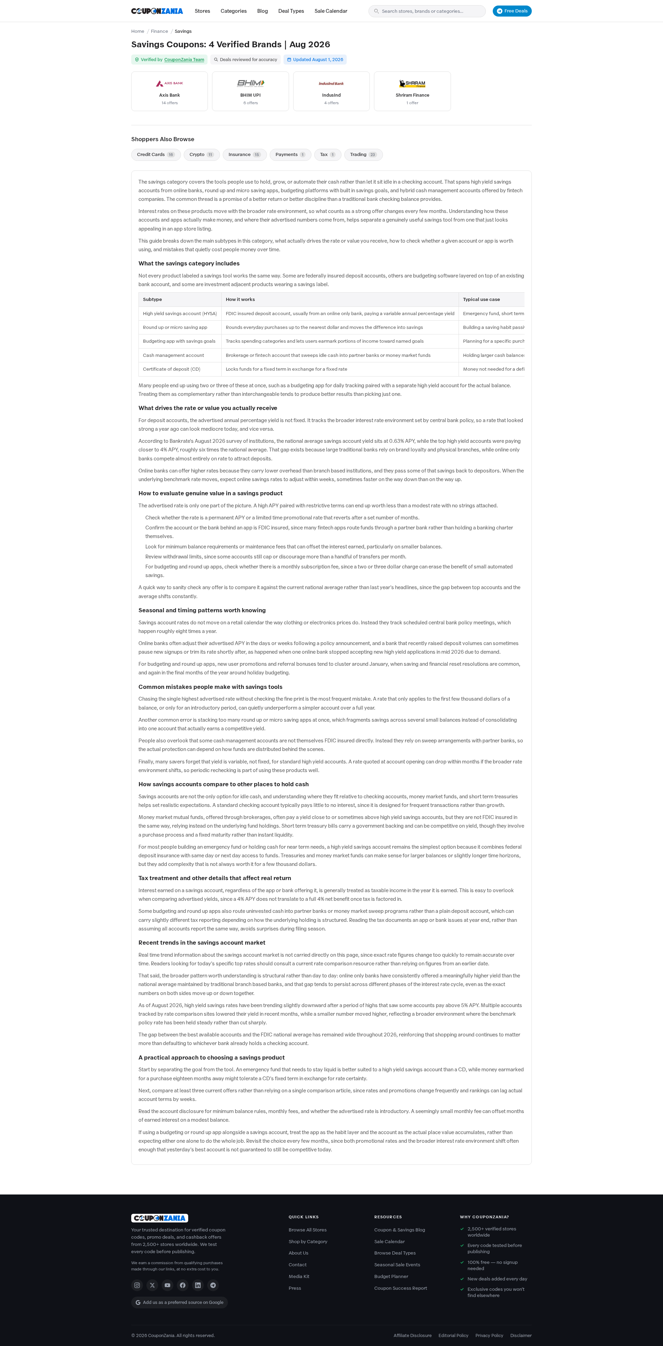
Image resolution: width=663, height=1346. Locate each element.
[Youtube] (167, 1285)
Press (295, 1288)
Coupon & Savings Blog (399, 1229)
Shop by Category (308, 1241)
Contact (298, 1264)
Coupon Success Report (400, 1288)
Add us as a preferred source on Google (183, 1302)
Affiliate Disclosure (413, 1335)
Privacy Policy (489, 1335)
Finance (159, 31)
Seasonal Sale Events (397, 1264)
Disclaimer (521, 1335)
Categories (234, 11)
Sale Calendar (331, 11)
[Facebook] (183, 1285)
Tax (327, 154)
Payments (290, 154)
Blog (262, 11)
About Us (298, 1253)
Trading (362, 154)
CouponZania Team (184, 59)
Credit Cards (155, 154)
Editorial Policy (454, 1335)
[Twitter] (152, 1285)
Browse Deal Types (395, 1253)
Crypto (201, 154)
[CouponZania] (203, 1218)
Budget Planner (391, 1276)
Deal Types (291, 11)
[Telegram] (213, 1285)
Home (137, 31)
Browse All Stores (308, 1229)
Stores (202, 11)
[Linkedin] (198, 1285)
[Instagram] (137, 1285)
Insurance (244, 154)
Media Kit (299, 1276)
